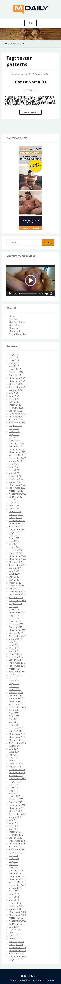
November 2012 (17, 808)
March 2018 (15, 621)
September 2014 (17, 743)
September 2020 (17, 565)
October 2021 (16, 526)
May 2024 (14, 434)
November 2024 (17, 416)
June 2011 (14, 858)
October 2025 (16, 384)
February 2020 (16, 585)
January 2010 (15, 909)
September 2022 (17, 494)
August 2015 (15, 710)
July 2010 (13, 891)
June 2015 (14, 716)
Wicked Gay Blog (17, 334)
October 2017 (16, 633)
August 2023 (15, 461)
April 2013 (14, 793)
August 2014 (15, 746)
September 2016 (17, 671)
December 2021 (17, 520)
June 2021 (14, 538)
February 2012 (16, 835)
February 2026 (16, 372)
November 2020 (17, 559)
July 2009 (14, 927)
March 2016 (15, 689)
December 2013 (17, 769)
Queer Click (15, 325)
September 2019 (17, 600)
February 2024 (16, 443)
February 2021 (16, 550)
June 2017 (14, 645)
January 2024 (15, 446)
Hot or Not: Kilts (30, 82)
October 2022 (16, 491)
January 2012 (15, 838)
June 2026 (14, 360)
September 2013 (17, 778)
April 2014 (14, 757)
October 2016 (16, 669)
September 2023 (17, 458)
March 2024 (15, 440)
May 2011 (13, 861)
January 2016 (15, 695)
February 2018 (16, 624)
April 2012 (14, 829)
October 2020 (16, 562)
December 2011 (17, 841)
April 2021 (14, 544)
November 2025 (17, 381)
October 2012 (16, 811)
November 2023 (17, 452)
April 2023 (14, 473)
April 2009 (14, 935)
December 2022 (17, 485)
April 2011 (13, 864)
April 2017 (14, 651)
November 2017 (17, 630)
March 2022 (15, 511)
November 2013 (17, 772)
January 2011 (15, 873)
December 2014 (17, 734)
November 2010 (17, 879)
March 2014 (15, 760)
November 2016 (17, 666)
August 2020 (15, 568)
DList (11, 316)
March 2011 (14, 867)
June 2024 (14, 431)
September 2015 (17, 707)
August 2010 (15, 888)
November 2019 (17, 594)
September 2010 (17, 885)
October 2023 (16, 455)
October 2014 (16, 740)
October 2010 (16, 882)
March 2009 (15, 938)
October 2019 (16, 597)
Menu (30, 23)
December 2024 (17, 413)
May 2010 (14, 897)
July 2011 (13, 855)
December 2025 (17, 378)
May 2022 (14, 505)
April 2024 (14, 437)
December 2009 (17, 912)
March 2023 (15, 476)
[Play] (10, 293)
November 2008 (17, 950)
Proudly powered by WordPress (18, 980)
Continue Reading (32, 113)
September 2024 (17, 422)
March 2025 (15, 405)
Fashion (30, 90)
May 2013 (14, 790)
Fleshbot (13, 319)
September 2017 (17, 636)
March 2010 (15, 903)
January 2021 (15, 553)
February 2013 (16, 799)
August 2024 (15, 425)
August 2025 (15, 390)
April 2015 (13, 722)
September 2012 (17, 814)
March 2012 (15, 832)
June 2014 (14, 752)
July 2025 (13, 393)
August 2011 (15, 852)
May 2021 (14, 541)
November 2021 (17, 523)
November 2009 (17, 915)
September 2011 (17, 849)
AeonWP (51, 980)
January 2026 (15, 375)
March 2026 (15, 369)
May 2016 (14, 683)
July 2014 (13, 749)
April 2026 (14, 366)
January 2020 (16, 588)
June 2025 (14, 396)
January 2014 (15, 766)
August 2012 (15, 817)
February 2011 (16, 870)
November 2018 (17, 612)
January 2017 (15, 660)
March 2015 (14, 725)
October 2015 (15, 704)
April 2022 (14, 508)
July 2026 (13, 357)
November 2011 (17, 844)
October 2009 (16, 918)
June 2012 (14, 823)
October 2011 (15, 846)
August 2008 (15, 959)
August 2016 (15, 674)
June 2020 (14, 574)
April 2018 (14, 618)
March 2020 (15, 583)
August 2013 (15, 781)
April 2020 (14, 580)
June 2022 (14, 502)
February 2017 (16, 657)
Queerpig (14, 328)
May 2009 (14, 932)
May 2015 (13, 719)
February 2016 (16, 692)
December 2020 (17, 556)
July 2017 (13, 642)
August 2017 (15, 639)
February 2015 (16, 728)
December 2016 (17, 663)
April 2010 (14, 900)
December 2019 (17, 591)
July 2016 (13, 677)
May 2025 (14, 399)
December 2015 (17, 698)
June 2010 (14, 894)
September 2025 (17, 387)
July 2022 (13, 499)
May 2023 (14, 470)
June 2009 (14, 930)
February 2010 (16, 906)
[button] (30, 280)
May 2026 (14, 363)
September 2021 (17, 529)
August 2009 (15, 924)
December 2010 (17, 876)
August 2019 (15, 603)
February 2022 (16, 514)
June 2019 (14, 609)
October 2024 (16, 419)
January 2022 (15, 517)
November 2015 (17, 701)
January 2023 (15, 482)
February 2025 (16, 408)
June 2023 (14, 467)
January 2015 (15, 731)
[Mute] (46, 293)
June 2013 (14, 787)
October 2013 (16, 775)
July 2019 (13, 606)
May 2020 (14, 577)
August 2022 (15, 497)
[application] (30, 280)
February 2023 (16, 479)
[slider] (28, 293)
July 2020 (14, 571)
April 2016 (14, 686)
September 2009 (17, 921)
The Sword (14, 331)
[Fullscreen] (51, 293)
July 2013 (13, 784)
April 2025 (14, 402)
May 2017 (14, 648)
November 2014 (17, 737)
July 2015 (13, 713)
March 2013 (15, 796)
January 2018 (15, 627)
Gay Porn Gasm (17, 322)
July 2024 (14, 428)
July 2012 (13, 820)
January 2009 (16, 944)
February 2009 (16, 941)
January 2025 (15, 411)
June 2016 (14, 680)
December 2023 (17, 449)
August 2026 (15, 354)
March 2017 (15, 654)
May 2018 (14, 615)
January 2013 (15, 802)
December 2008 (17, 947)
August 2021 (15, 532)
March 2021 (15, 547)
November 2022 (17, 488)
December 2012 (17, 805)
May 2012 (14, 826)
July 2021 (13, 535)
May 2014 (14, 755)
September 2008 (18, 956)
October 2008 (16, 953)
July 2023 (13, 464)
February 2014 (16, 763)
